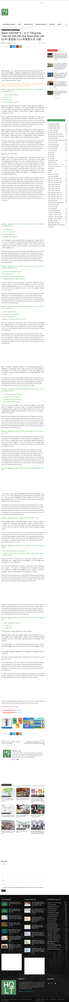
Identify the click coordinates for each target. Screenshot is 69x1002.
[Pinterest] (17, 46)
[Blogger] (12, 759)
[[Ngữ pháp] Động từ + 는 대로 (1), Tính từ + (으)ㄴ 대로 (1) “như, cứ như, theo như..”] (4, 931)
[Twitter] (14, 46)
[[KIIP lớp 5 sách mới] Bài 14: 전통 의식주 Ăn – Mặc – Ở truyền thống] (23, 792)
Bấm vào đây (18, 710)
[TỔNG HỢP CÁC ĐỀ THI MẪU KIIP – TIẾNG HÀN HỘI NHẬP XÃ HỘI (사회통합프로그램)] (27, 904)
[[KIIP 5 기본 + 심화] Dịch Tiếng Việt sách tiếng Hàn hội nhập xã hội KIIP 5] (8, 809)
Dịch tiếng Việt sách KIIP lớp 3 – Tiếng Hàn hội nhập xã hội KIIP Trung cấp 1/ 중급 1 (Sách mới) (15, 917)
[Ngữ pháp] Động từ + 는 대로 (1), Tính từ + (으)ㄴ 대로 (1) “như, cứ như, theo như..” (15, 931)
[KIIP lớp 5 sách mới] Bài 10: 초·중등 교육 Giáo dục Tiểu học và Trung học (8, 832)
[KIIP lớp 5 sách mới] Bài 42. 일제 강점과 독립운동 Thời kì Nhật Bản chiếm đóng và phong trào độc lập (38, 832)
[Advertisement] (42, 12)
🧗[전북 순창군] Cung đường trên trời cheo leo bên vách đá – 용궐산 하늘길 (61, 93)
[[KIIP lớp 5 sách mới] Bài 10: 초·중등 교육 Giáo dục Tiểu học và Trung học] (8, 825)
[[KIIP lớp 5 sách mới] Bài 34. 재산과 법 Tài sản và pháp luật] (23, 809)
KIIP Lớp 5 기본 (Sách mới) (11, 28)
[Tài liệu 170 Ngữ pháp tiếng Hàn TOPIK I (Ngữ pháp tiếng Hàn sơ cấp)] (4, 911)
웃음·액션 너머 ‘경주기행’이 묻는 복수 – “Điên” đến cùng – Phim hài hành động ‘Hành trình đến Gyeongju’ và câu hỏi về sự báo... (60, 84)
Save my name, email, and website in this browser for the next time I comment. (23, 887)
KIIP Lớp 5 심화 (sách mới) (15, 29)
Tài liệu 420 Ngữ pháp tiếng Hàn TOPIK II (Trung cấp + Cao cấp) (15, 904)
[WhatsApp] (20, 46)
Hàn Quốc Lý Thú (7, 43)
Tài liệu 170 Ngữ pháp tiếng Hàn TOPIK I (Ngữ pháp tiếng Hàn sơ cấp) (14, 910)
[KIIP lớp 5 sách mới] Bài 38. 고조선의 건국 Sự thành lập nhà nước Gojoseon (8, 799)
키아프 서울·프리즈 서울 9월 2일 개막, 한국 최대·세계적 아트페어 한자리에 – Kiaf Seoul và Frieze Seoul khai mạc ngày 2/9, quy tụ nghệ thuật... (60, 66)
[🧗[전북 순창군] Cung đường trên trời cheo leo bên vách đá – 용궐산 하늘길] (50, 93)
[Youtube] (17, 759)
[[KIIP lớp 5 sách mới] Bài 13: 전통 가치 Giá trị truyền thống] (38, 809)
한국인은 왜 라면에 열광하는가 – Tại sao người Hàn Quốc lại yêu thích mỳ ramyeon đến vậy (34, 743)
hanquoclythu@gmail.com (28, 991)
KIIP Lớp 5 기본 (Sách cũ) (6, 813)
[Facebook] (11, 46)
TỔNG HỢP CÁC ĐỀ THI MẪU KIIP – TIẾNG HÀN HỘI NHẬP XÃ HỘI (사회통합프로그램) (38, 904)
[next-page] (4, 837)
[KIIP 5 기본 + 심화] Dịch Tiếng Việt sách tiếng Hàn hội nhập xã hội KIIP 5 (8, 816)
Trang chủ (3, 28)
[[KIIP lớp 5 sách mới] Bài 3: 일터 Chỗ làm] (23, 825)
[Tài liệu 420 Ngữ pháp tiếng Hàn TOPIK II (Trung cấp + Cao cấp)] (4, 904)
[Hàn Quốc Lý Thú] (2, 43)
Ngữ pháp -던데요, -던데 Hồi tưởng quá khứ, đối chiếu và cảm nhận (14, 924)
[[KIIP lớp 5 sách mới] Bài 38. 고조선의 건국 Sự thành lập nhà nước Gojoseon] (8, 792)
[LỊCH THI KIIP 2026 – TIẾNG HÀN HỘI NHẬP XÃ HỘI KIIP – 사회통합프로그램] (27, 927)
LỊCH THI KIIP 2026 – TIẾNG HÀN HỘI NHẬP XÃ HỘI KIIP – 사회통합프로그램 (38, 927)
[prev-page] (2, 837)
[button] (66, 24)
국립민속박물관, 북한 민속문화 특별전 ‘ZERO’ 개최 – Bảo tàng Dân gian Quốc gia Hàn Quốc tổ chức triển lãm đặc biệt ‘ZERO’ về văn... (60, 56)
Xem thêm (57, 98)
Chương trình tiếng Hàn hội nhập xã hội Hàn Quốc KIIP (37, 796)
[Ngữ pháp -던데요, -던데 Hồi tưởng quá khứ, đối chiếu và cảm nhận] (4, 924)
